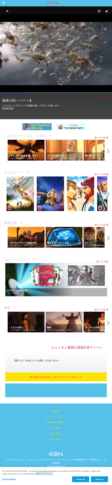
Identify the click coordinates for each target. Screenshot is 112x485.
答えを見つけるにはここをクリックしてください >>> (56, 376)
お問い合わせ (55, 433)
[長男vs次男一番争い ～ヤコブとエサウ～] (82, 193)
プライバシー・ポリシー (55, 416)
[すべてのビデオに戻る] (6, 11)
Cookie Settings (55, 439)
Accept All (80, 479)
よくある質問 (55, 427)
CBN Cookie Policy (44, 473)
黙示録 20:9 (8, 108)
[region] (56, 476)
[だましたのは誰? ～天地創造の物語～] (22, 193)
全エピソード (16, 172)
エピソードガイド (19, 260)
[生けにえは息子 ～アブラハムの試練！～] (52, 193)
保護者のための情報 (55, 422)
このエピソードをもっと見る (28, 136)
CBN (56, 455)
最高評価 (13, 223)
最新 (10, 308)
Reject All (99, 479)
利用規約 (55, 411)
